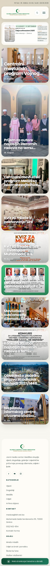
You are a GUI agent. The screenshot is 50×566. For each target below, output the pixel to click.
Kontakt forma (13, 530)
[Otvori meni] (44, 13)
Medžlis (9, 494)
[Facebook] (8, 473)
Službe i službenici (14, 555)
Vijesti (8, 486)
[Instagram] (20, 473)
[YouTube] (14, 473)
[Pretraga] (37, 13)
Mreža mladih (12, 542)
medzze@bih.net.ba (15, 514)
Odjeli (8, 499)
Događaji (10, 490)
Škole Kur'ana (12, 551)
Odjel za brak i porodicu (17, 546)
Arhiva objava (12, 503)
